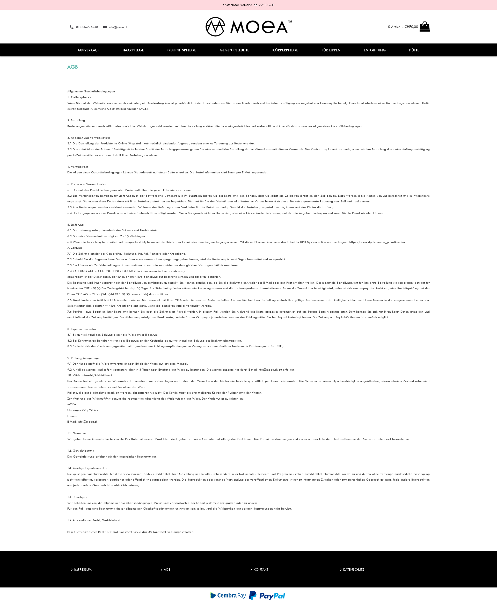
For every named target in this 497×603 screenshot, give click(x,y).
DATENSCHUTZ (353, 569)
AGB (167, 569)
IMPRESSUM (83, 569)
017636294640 (87, 27)
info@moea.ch (118, 27)
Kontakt (261, 569)
